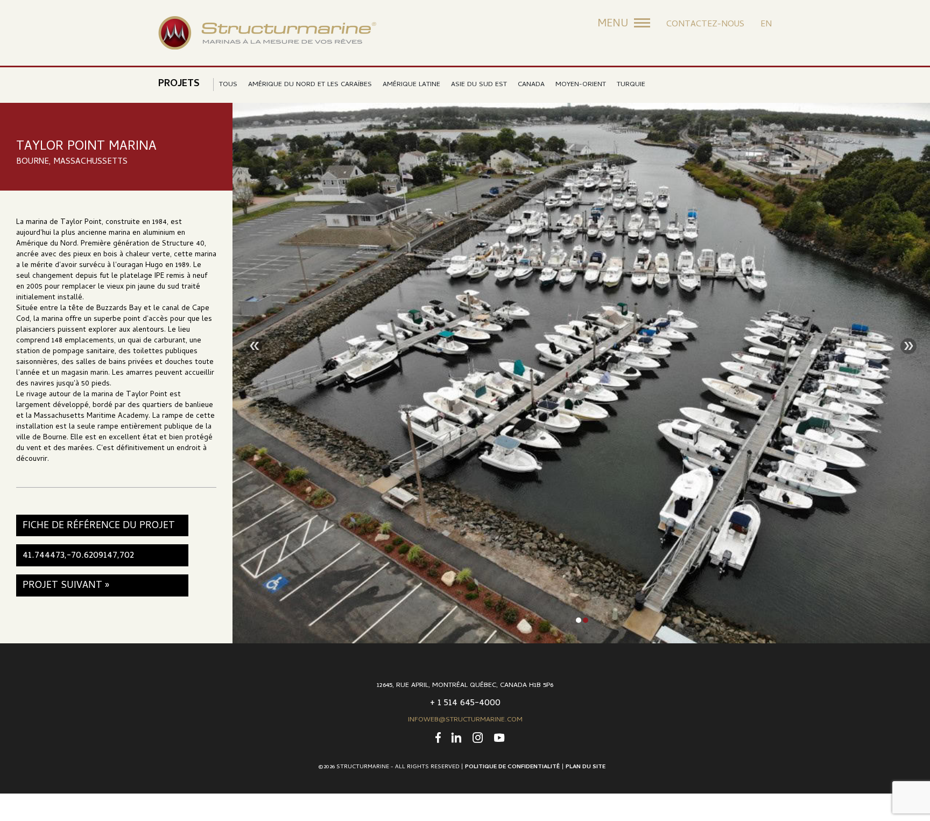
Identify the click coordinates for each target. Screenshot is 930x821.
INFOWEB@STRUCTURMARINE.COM (465, 720)
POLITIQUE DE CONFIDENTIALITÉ (512, 767)
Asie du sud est (479, 84)
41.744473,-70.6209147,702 (78, 556)
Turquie (631, 84)
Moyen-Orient (580, 84)
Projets (179, 84)
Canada (531, 84)
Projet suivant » (66, 586)
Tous (228, 84)
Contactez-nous (705, 25)
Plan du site (586, 767)
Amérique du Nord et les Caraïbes (310, 84)
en (766, 25)
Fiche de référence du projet (99, 526)
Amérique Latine (411, 84)
